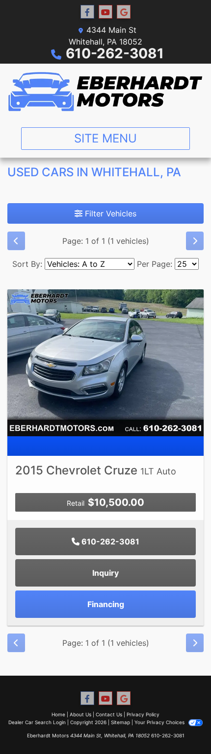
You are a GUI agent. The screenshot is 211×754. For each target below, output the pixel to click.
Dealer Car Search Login (37, 722)
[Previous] (16, 241)
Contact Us (109, 714)
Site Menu (105, 138)
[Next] (195, 241)
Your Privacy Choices (160, 722)
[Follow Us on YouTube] (105, 12)
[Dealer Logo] (105, 91)
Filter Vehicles (109, 213)
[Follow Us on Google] (124, 12)
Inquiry (105, 573)
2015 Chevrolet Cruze (95, 470)
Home (58, 714)
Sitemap (120, 722)
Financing (105, 604)
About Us (80, 714)
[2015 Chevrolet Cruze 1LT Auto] (105, 362)
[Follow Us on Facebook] (87, 12)
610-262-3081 (115, 53)
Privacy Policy (143, 714)
